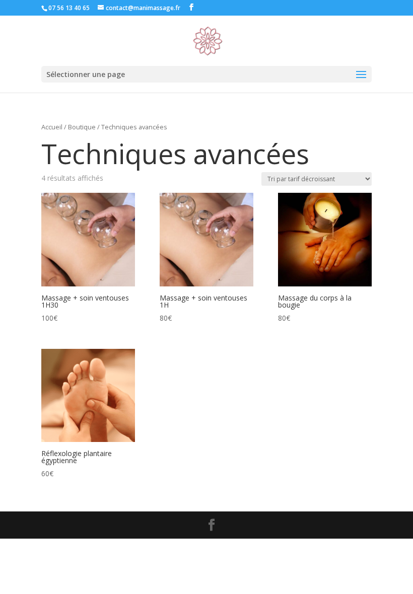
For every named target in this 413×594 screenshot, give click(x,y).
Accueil (51, 126)
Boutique (82, 126)
